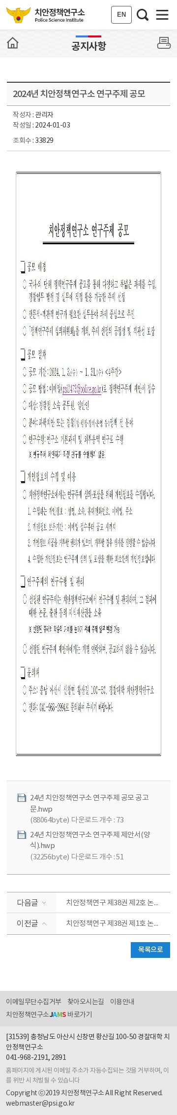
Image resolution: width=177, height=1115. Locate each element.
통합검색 (142, 15)
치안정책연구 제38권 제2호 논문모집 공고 (118, 903)
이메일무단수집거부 (33, 1002)
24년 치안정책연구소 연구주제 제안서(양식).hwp (90, 841)
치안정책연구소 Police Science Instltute (46, 15)
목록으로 (150, 950)
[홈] (13, 43)
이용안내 (122, 1002)
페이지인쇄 (164, 43)
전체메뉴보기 (162, 15)
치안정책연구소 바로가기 (49, 1015)
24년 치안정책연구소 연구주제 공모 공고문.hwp (89, 804)
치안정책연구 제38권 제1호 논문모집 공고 (118, 923)
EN (121, 14)
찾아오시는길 (85, 1002)
